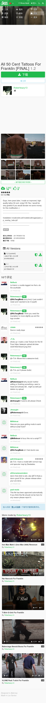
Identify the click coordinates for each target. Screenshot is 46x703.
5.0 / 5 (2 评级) (5, 194)
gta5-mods (14, 489)
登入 (13, 507)
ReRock (13, 282)
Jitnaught (14, 409)
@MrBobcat (15, 438)
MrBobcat (14, 421)
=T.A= (12, 339)
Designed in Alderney (9, 693)
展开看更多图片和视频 (23, 182)
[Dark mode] (39, 3)
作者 (24, 297)
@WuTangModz (16, 299)
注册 (18, 507)
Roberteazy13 (20, 87)
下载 (24, 74)
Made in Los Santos (8, 695)
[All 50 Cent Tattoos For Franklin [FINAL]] (23, 146)
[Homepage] (15, 90)
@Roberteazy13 (16, 381)
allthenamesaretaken (19, 473)
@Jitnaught (15, 401)
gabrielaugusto (16, 459)
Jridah (13, 327)
